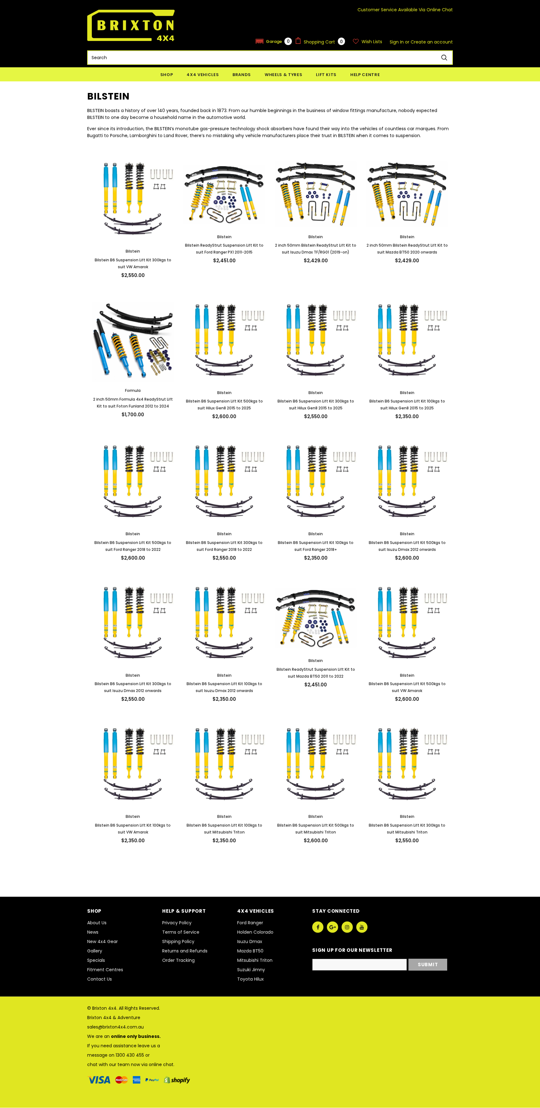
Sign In (397, 42)
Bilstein (133, 251)
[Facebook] (317, 927)
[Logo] (131, 25)
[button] (274, 41)
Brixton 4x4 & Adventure (113, 1017)
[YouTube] (362, 927)
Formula (133, 390)
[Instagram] (347, 927)
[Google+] (332, 927)
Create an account (432, 42)
